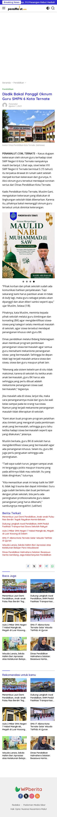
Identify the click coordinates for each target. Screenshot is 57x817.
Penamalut (13, 104)
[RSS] (37, 796)
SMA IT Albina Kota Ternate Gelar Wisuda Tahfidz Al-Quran (27, 539)
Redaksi (16, 805)
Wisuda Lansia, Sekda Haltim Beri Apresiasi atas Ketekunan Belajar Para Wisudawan (26, 546)
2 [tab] (27, 281)
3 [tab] (30, 281)
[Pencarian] (53, 8)
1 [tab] (23, 281)
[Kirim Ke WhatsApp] (52, 566)
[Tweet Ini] (34, 566)
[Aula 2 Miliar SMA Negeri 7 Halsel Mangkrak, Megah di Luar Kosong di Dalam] (14, 615)
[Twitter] (26, 796)
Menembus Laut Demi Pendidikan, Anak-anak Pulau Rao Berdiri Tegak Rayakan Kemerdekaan (28, 518)
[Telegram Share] (46, 566)
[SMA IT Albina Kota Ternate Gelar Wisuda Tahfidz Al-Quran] (42, 615)
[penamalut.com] (17, 8)
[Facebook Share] (28, 566)
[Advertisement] (28, 44)
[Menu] (4, 8)
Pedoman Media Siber (34, 805)
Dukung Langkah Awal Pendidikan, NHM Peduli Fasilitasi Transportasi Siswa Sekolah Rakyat (25, 525)
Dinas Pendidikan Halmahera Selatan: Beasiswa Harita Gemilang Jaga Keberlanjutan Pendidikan (26, 553)
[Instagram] (31, 796)
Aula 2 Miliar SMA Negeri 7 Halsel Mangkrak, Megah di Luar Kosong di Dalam (28, 532)
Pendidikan (7, 89)
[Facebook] (20, 796)
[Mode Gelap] (48, 8)
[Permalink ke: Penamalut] (4, 104)
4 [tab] (34, 281)
